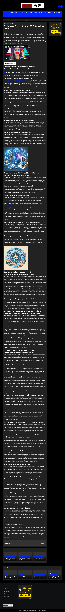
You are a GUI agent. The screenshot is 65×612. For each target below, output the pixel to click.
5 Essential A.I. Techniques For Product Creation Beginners (24, 559)
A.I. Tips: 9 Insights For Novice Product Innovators (38, 559)
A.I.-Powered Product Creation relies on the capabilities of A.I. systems (17, 80)
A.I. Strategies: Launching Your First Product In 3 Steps (10, 559)
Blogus (39, 610)
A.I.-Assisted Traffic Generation (45, 12)
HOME (6, 12)
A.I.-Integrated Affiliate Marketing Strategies (29, 12)
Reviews (32, 15)
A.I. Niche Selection (56, 12)
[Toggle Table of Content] (14, 63)
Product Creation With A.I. (14, 12)
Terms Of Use (6, 591)
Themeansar (44, 610)
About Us (5, 586)
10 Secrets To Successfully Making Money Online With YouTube (54, 577)
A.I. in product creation (14, 204)
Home (50, 573)
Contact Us (6, 588)
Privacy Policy (6, 596)
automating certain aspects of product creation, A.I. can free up (16, 101)
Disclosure (6, 593)
